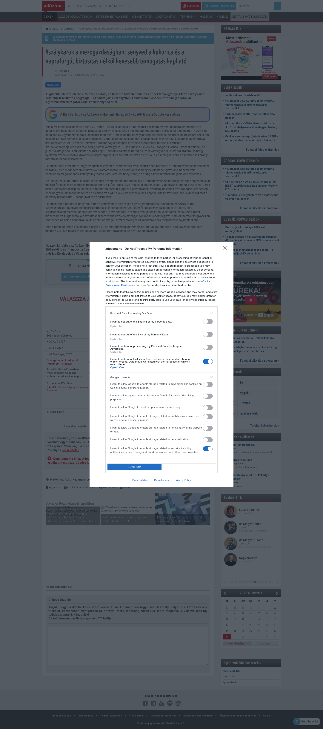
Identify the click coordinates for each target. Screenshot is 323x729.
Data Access (161, 480)
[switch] (208, 321)
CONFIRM (134, 467)
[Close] (226, 249)
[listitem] (161, 313)
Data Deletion (140, 480)
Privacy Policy (183, 480)
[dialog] (161, 364)
